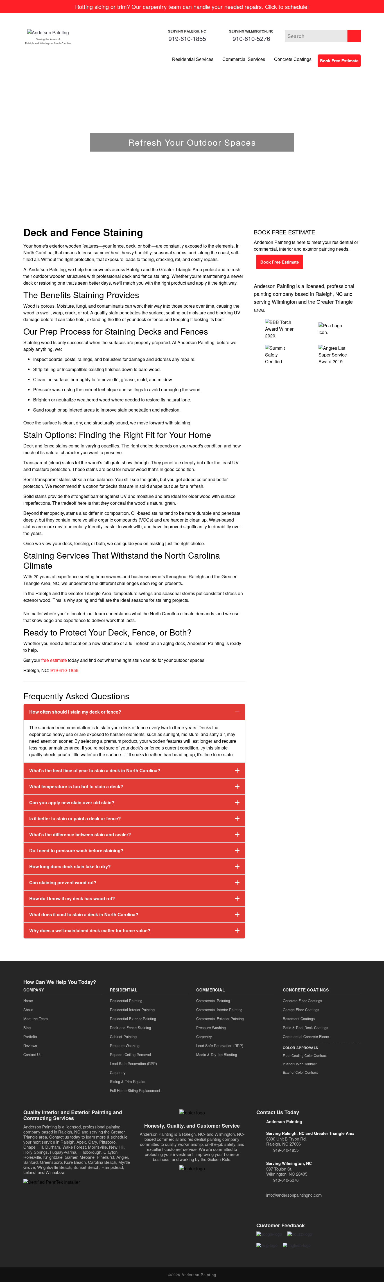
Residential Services (192, 59)
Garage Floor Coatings (301, 1009)
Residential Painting (126, 1000)
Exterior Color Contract (300, 1072)
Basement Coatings (299, 1018)
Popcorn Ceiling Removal (130, 1054)
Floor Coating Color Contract (305, 1055)
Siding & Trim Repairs (127, 1081)
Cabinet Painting (123, 1036)
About (28, 1009)
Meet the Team (35, 1018)
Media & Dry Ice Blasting (216, 1054)
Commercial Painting (213, 1000)
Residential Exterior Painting (133, 1018)
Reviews (30, 1045)
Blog (27, 1027)
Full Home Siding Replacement (135, 1090)
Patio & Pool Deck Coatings (305, 1027)
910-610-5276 (251, 38)
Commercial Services (243, 59)
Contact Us (32, 1054)
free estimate (54, 660)
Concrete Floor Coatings (302, 1000)
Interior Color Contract (300, 1063)
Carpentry (118, 1072)
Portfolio (30, 1036)
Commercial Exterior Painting (220, 1018)
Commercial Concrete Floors (306, 1036)
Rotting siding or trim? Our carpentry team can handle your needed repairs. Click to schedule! (192, 7)
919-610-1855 (187, 38)
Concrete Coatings (292, 59)
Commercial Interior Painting (219, 1009)
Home (28, 1000)
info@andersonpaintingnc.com (294, 1195)
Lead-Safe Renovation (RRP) (133, 1063)
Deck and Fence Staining (130, 1027)
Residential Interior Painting (132, 1009)
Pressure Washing (124, 1045)
